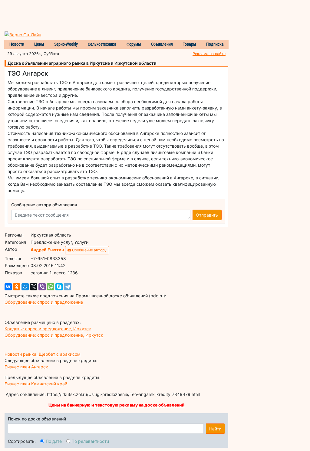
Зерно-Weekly (66, 44)
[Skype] (59, 286)
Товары (189, 44)
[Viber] (42, 286)
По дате (54, 441)
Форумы (134, 44)
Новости (16, 44)
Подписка (215, 44)
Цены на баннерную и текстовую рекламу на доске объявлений (116, 404)
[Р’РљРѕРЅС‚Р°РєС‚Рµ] (8, 286)
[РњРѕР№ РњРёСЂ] (25, 286)
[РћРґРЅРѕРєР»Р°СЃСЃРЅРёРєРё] (16, 286)
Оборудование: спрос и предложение (44, 302)
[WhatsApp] (50, 286)
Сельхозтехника (102, 44)
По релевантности (90, 441)
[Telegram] (67, 286)
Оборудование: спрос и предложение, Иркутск (54, 335)
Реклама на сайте (209, 53)
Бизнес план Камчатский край (36, 383)
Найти (215, 428)
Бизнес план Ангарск (26, 366)
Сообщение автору (89, 250)
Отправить (207, 214)
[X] (33, 286)
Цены (39, 44)
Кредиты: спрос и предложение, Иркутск (48, 328)
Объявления (162, 44)
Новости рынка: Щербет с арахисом (43, 354)
